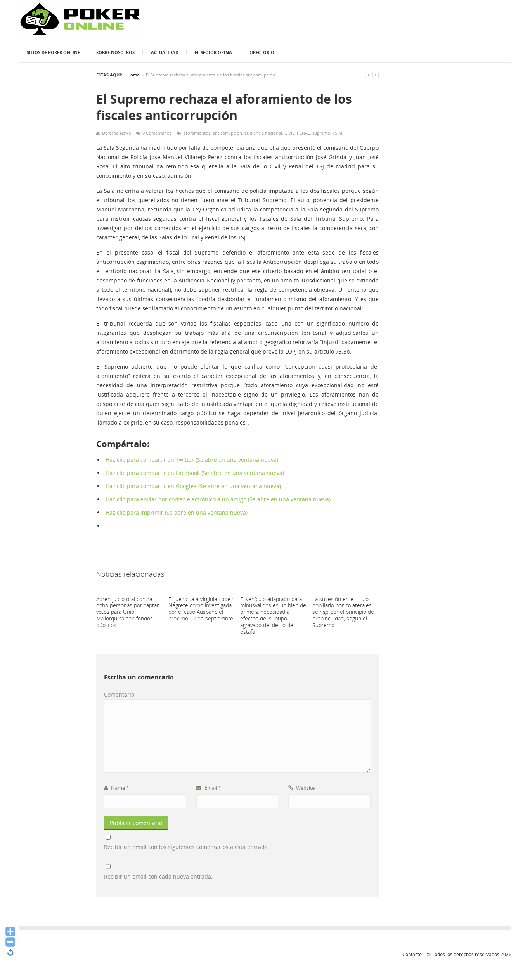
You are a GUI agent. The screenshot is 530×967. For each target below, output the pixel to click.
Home (133, 75)
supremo (321, 133)
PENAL (303, 133)
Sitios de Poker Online (53, 52)
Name (119, 787)
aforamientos (197, 133)
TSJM (337, 133)
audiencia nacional (263, 133)
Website (305, 787)
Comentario (119, 694)
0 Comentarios (156, 133)
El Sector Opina (213, 52)
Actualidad (164, 52)
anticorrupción (227, 133)
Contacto (412, 954)
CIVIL (289, 133)
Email (212, 787)
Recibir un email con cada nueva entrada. (158, 876)
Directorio (261, 52)
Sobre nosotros (115, 52)
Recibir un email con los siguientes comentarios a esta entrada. (186, 847)
